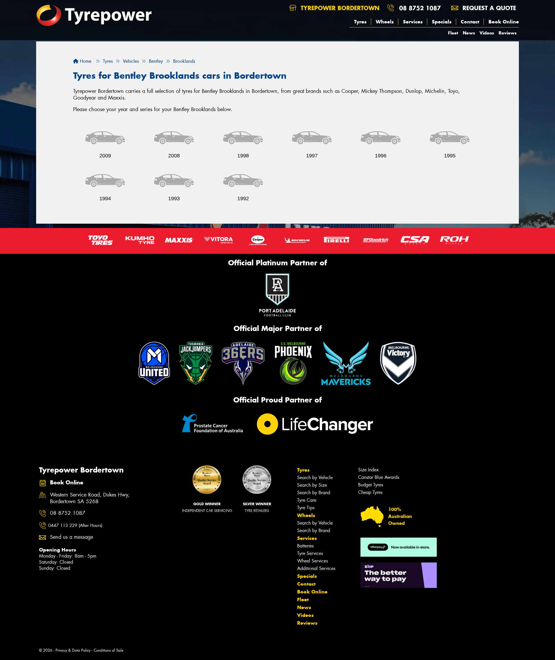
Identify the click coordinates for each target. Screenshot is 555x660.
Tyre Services (310, 553)
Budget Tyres (370, 485)
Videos (487, 33)
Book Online (504, 22)
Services (413, 22)
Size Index (368, 470)
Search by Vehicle (315, 478)
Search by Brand (313, 493)
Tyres (360, 22)
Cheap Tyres (370, 492)
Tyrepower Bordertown (339, 8)
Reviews (508, 33)
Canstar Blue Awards (378, 477)
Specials (442, 22)
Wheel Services (312, 561)
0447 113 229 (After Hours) (75, 525)
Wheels (385, 22)
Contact (470, 22)
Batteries (305, 546)
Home (84, 61)
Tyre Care (306, 500)
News (469, 33)
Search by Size (312, 485)
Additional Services (316, 568)
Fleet (453, 33)
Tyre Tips (305, 508)
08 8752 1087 (420, 8)
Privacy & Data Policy (73, 650)
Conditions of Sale (108, 650)
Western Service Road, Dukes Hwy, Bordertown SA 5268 (90, 498)
